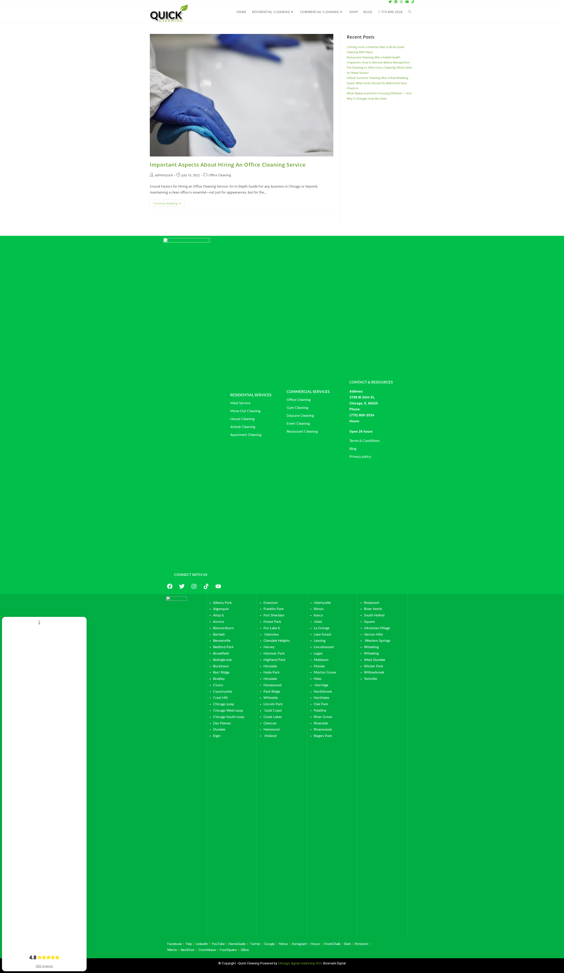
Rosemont (371, 603)
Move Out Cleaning (245, 411)
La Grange (321, 628)
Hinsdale (270, 666)
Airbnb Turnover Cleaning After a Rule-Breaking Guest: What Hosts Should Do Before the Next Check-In (377, 83)
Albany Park (222, 603)
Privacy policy (360, 456)
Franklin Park (273, 609)
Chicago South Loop (228, 717)
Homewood (272, 685)
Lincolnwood (324, 647)
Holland (270, 736)
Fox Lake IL (271, 628)
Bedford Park (223, 647)
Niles (317, 679)
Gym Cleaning (297, 407)
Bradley (219, 679)
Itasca (318, 615)
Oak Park (321, 704)
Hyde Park (271, 672)
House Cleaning (242, 419)
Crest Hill (220, 698)
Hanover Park (274, 653)
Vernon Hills (373, 634)
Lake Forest (322, 634)
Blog (352, 448)
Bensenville (221, 640)
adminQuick (164, 175)
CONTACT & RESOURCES (371, 382)
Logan (319, 653)
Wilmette (270, 698)
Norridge (321, 685)
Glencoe (269, 723)
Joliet (318, 621)
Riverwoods (323, 729)
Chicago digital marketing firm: (300, 963)
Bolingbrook (222, 660)
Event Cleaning (298, 423)
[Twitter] (181, 586)
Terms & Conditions (364, 441)
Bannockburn (223, 628)
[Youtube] (218, 586)
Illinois (319, 609)
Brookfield (221, 653)
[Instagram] (193, 586)
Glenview (271, 634)
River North (373, 609)
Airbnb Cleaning (242, 427)
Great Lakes (272, 717)
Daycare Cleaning (300, 415)
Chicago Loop (223, 704)
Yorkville (370, 679)
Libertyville (322, 603)
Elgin (217, 736)
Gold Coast (273, 710)
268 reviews (44, 966)
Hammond (271, 729)
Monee (319, 666)
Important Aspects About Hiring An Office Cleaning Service (228, 164)
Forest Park (272, 621)
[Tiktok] (206, 586)
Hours (354, 421)
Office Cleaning (220, 175)
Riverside (321, 723)
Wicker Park (373, 666)
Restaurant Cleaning (302, 431)
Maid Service (240, 403)
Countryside (222, 691)
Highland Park (274, 660)
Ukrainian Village (377, 628)
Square (369, 621)
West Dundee (374, 660)
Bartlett (219, 634)
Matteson (321, 660)
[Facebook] (169, 586)
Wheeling (371, 647)
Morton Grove (325, 672)
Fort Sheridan (273, 615)
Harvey (269, 647)
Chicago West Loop (228, 710)
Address (355, 391)
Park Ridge (271, 691)
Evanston (270, 603)
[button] (378, 432)
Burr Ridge (221, 672)
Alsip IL (218, 615)
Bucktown (221, 666)
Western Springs (377, 640)
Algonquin (221, 609)
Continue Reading (169, 202)
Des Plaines (222, 723)
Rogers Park (323, 736)
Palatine (320, 710)
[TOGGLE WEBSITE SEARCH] (409, 12)
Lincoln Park (273, 704)
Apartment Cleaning (245, 435)
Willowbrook (374, 672)
